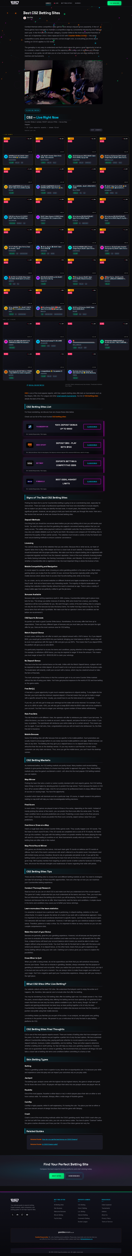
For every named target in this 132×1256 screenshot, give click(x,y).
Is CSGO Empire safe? (50, 1144)
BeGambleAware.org (86, 1239)
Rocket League (82, 1222)
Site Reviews (58, 1208)
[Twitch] (22, 1215)
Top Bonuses (114, 3)
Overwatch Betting (84, 1218)
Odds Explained (106, 1205)
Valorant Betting (83, 1215)
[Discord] (17, 1215)
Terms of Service (107, 1222)
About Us (104, 1215)
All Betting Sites (59, 1205)
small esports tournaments (66, 396)
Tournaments (106, 1208)
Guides (78, 3)
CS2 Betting (81, 1205)
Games (48, 3)
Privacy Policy (106, 1218)
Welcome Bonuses (60, 1211)
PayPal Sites (58, 1218)
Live (56, 3)
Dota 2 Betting (82, 1208)
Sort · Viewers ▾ (96, 130)
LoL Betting (81, 1211)
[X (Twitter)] (12, 1215)
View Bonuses (74, 1176)
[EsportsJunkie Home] (15, 3)
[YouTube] (27, 1215)
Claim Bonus (92, 427)
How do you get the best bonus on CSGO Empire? (60, 1139)
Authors (104, 1211)
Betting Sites (66, 3)
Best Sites (56, 1176)
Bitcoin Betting (58, 1215)
